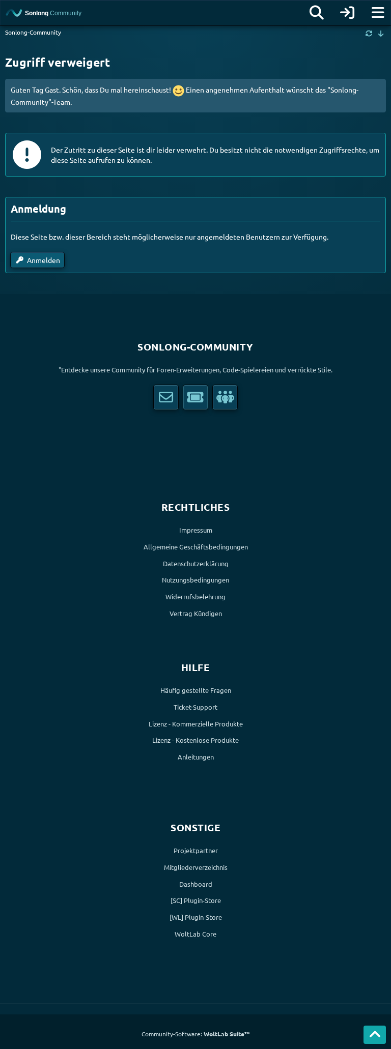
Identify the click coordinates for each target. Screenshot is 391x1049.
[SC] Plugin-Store (196, 900)
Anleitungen (196, 756)
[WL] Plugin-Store (196, 917)
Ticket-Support (195, 707)
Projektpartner (196, 850)
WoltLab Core (195, 933)
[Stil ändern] (369, 33)
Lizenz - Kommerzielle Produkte (196, 723)
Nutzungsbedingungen (195, 579)
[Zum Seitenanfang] (375, 1035)
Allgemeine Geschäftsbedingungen (196, 546)
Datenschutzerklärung (196, 563)
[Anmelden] (347, 13)
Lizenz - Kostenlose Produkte (195, 740)
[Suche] (316, 13)
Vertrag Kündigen (196, 613)
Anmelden (43, 260)
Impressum (195, 530)
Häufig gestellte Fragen (195, 690)
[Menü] (378, 13)
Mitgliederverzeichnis (196, 867)
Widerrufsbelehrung (195, 596)
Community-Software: (195, 1034)
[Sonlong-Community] (58, 13)
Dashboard (195, 884)
